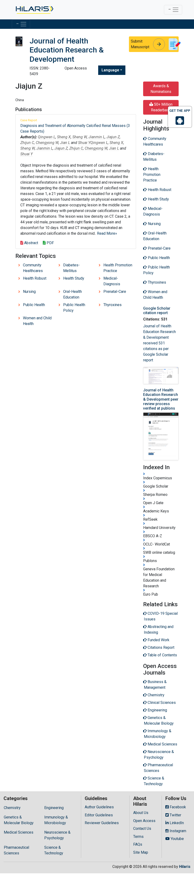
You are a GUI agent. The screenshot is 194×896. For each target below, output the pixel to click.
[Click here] (34, 10)
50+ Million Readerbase (162, 107)
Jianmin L (96, 137)
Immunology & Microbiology (56, 820)
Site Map (140, 852)
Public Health (34, 305)
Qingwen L (46, 137)
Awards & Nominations (160, 89)
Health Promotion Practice (117, 268)
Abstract (30, 243)
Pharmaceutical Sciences (16, 850)
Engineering (54, 807)
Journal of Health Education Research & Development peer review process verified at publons (160, 399)
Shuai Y (84, 142)
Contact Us (142, 828)
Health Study (73, 278)
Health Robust (34, 278)
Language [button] (110, 70)
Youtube (177, 838)
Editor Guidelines (99, 815)
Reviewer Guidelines (102, 823)
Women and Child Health (37, 321)
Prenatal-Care (114, 291)
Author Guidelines (99, 807)
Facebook (177, 807)
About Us (140, 812)
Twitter (175, 815)
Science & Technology (53, 850)
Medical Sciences (18, 832)
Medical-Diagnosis (111, 281)
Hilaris (184, 866)
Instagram (177, 831)
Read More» (107, 233)
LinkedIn (176, 823)
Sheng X (64, 137)
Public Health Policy (74, 308)
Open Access (144, 820)
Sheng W (79, 137)
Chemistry (12, 807)
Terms (138, 836)
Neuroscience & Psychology (57, 835)
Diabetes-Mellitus (71, 268)
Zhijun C (27, 142)
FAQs (137, 844)
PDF (50, 243)
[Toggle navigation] (173, 9)
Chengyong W (47, 142)
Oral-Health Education (72, 294)
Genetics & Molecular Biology (19, 820)
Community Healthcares (33, 268)
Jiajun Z (113, 137)
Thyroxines (112, 305)
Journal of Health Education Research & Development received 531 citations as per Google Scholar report (159, 343)
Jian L (65, 142)
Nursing (29, 291)
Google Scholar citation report (156, 310)
